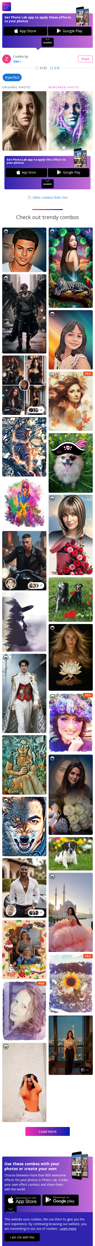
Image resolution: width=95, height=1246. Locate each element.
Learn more (68, 1228)
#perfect (12, 77)
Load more (48, 1131)
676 (57, 68)
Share (85, 59)
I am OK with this (22, 1237)
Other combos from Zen (50, 197)
